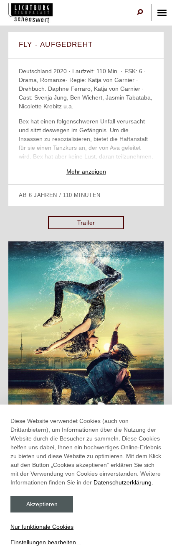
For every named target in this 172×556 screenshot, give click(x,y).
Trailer (86, 222)
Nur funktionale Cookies (41, 526)
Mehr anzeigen (86, 171)
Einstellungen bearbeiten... (45, 542)
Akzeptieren (42, 504)
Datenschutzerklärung (123, 482)
